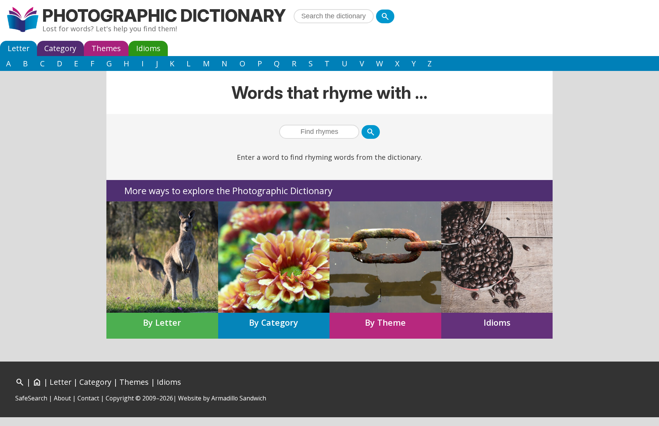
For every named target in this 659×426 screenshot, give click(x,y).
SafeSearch (31, 398)
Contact (88, 398)
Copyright (120, 398)
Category (60, 48)
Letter (18, 48)
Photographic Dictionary (164, 15)
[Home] (23, 20)
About (62, 398)
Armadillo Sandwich (238, 398)
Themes (106, 48)
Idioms (148, 48)
